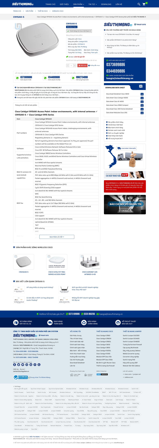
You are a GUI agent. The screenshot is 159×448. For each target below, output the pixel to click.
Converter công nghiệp (131, 356)
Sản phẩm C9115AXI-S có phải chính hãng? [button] (121, 40)
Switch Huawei (18, 392)
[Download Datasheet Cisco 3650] (142, 94)
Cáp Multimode (83, 407)
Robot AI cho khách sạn (131, 396)
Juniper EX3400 (71, 407)
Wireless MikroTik (97, 389)
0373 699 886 (21, 357)
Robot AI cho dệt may (66, 396)
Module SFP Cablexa (129, 411)
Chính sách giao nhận (77, 347)
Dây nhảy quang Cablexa (131, 350)
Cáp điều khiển (113, 426)
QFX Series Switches (20, 414)
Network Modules (56, 426)
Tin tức (92, 4)
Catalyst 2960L (70, 418)
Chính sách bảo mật (76, 341)
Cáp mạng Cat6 (101, 426)
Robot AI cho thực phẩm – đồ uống (46, 396)
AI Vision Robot (86, 400)
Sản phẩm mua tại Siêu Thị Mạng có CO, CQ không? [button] (124, 53)
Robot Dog (135, 403)
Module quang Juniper (21, 429)
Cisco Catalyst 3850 (103, 347)
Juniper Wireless (34, 418)
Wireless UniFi (125, 426)
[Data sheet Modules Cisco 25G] (142, 113)
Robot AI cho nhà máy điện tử (112, 396)
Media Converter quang (131, 353)
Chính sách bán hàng (77, 344)
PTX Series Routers (62, 414)
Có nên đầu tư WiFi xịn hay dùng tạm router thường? (40, 298)
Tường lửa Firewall (41, 426)
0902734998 (82, 77)
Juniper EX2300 (33, 407)
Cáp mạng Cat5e (88, 426)
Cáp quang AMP (19, 411)
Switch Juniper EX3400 (131, 338)
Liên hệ (119, 4)
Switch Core (121, 414)
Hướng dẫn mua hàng (77, 356)
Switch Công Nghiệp (134, 414)
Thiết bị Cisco (43, 11)
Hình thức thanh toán (77, 353)
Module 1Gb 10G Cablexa (131, 366)
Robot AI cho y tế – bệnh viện (23, 403)
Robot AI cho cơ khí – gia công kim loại (88, 396)
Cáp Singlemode (46, 407)
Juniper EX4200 (107, 418)
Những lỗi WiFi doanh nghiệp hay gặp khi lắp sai (86, 298)
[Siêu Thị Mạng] (22, 4)
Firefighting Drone (110, 403)
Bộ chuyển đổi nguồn (20, 389)
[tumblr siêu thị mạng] (39, 364)
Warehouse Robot (73, 400)
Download (106, 4)
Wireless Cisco (29, 426)
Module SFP (114, 422)
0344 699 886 (21, 351)
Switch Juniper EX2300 (131, 335)
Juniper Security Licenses (63, 422)
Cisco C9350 (74, 414)
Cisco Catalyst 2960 (103, 335)
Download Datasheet (77, 362)
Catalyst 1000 (95, 407)
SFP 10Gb (124, 422)
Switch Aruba (42, 392)
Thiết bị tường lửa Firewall (105, 366)
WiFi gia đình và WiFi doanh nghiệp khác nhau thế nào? (85, 288)
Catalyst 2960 (46, 418)
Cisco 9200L (80, 411)
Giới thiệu (64, 4)
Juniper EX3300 (109, 414)
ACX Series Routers (20, 418)
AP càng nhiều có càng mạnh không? (40, 287)
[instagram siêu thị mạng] (27, 364)
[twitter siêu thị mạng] (19, 364)
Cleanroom (109, 400)
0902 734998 (33, 357)
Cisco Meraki (18, 426)
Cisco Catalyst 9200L (103, 350)
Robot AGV (38, 400)
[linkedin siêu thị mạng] (31, 364)
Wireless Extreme (123, 389)
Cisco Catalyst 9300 (103, 353)
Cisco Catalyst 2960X (103, 338)
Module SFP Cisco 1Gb (104, 356)
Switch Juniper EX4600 (131, 341)
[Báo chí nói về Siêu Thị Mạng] (125, 204)
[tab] (125, 34)
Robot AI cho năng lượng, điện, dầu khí (67, 403)
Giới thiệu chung (75, 335)
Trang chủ (50, 4)
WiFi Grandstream (125, 392)
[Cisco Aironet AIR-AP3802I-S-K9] (90, 262)
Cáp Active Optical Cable (56, 389)
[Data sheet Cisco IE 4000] (142, 101)
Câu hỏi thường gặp (77, 359)
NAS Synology (78, 392)
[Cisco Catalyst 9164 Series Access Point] (56, 262)
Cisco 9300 (103, 411)
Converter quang (69, 411)
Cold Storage (119, 400)
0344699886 (54, 77)
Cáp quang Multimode (130, 347)
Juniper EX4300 (129, 418)
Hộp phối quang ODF (130, 362)
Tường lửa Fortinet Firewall (132, 344)
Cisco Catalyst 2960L (103, 341)
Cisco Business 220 (46, 422)
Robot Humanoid (124, 403)
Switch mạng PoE (129, 359)
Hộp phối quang (92, 411)
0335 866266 (33, 351)
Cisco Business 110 (32, 422)
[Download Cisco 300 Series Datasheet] (142, 109)
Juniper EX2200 (115, 411)
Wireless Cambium (65, 392)
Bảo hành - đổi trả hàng (78, 350)
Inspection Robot (60, 400)
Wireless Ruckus (110, 389)
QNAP (104, 392)
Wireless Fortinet (71, 389)
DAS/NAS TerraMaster (92, 392)
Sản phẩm (78, 4)
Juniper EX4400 (34, 414)
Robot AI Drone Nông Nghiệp (23, 400)
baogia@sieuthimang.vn (119, 78)
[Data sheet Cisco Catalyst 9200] (142, 98)
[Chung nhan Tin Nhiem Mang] (39, 377)
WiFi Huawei (52, 392)
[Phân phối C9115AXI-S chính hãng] (125, 24)
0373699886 (26, 77)
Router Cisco (81, 418)
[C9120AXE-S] (23, 262)
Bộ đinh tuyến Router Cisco (105, 362)
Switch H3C (135, 389)
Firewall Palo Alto (19, 407)
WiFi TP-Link (112, 392)
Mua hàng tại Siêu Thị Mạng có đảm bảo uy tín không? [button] (122, 46)
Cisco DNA (34, 429)
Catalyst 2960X (58, 418)
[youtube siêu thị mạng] (23, 364)
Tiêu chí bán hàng (76, 338)
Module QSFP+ (134, 422)
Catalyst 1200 (120, 407)
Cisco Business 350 (94, 422)
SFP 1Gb (105, 422)
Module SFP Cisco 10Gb (104, 359)
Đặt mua (83, 65)
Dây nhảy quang (108, 407)
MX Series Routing (48, 414)
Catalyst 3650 (86, 414)
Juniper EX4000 (132, 407)
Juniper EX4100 (43, 411)
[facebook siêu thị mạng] (15, 364)
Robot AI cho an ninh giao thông (92, 403)
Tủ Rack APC (137, 392)
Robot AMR (48, 400)
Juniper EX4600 (56, 411)
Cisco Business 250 (79, 422)
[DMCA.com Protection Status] (102, 374)
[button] (138, 4)
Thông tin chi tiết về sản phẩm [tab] (26, 105)
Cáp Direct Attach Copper (38, 389)
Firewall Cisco (68, 426)
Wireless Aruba (83, 389)
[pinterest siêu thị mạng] (35, 364)
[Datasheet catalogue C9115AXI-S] (125, 86)
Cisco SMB (118, 418)
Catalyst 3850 (97, 414)
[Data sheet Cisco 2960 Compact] (142, 105)
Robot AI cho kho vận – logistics (23, 396)
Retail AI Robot (130, 400)
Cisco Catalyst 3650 (103, 344)
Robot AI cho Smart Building (43, 403)
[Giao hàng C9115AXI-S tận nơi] (125, 156)
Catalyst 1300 (31, 411)
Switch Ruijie (30, 392)
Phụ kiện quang (19, 422)
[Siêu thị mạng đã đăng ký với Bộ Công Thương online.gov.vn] (20, 377)
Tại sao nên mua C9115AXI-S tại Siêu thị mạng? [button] (122, 34)
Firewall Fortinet (58, 407)
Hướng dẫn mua (95, 65)
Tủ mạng (78, 426)
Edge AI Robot (98, 400)
